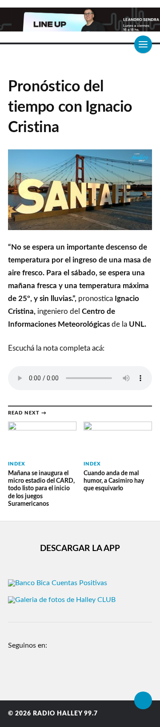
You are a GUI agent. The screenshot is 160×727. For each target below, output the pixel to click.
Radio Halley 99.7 (65, 714)
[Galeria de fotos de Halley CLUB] (62, 599)
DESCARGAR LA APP (80, 548)
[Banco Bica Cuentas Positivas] (57, 582)
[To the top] (143, 700)
